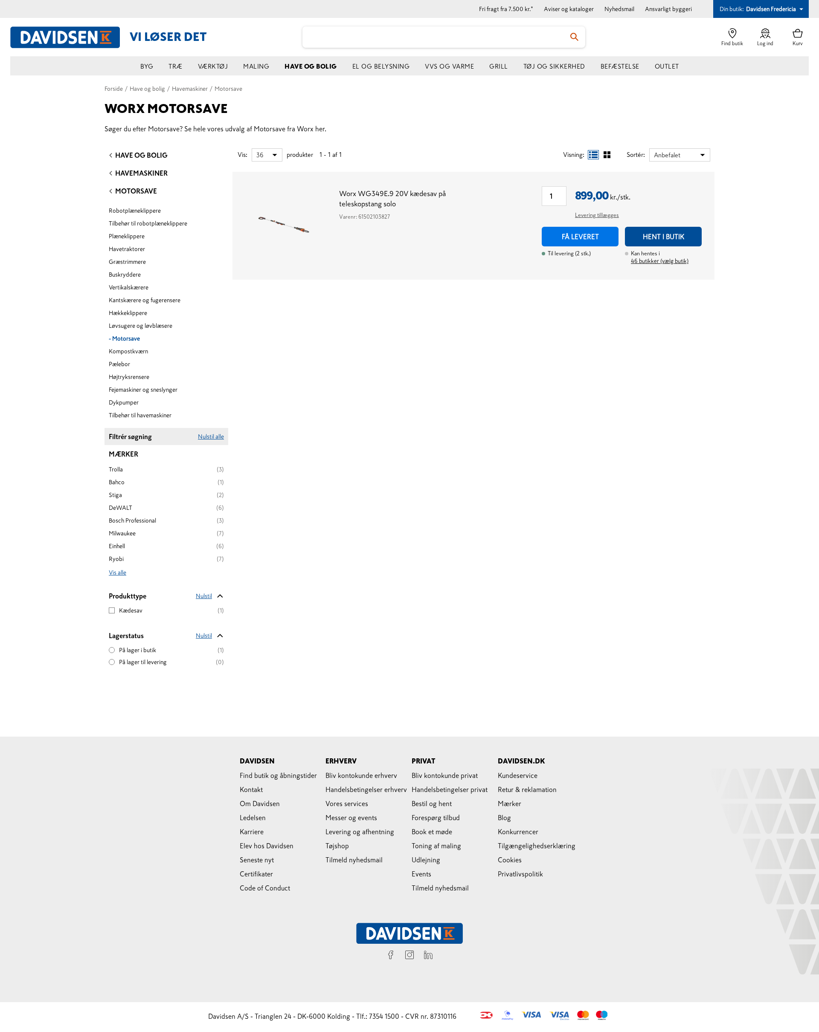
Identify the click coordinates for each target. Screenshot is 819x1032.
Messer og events (351, 817)
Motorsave (136, 191)
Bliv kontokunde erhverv (361, 775)
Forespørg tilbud (436, 817)
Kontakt (251, 789)
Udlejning (426, 859)
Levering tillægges (597, 215)
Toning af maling (436, 845)
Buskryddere (125, 275)
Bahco (117, 482)
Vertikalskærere (128, 287)
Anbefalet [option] (667, 155)
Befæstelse (620, 66)
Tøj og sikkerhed (554, 66)
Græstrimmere (127, 262)
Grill (498, 66)
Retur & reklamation (527, 789)
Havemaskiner (141, 173)
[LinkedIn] (428, 956)
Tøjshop (337, 845)
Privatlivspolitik (520, 873)
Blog (504, 817)
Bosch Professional (132, 520)
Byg (147, 66)
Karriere (252, 831)
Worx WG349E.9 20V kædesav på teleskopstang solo (392, 199)
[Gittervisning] (607, 154)
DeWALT (120, 508)
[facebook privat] (390, 956)
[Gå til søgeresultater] (574, 37)
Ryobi (116, 559)
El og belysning (381, 66)
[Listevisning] (593, 154)
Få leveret (580, 236)
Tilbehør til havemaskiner (140, 415)
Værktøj (213, 66)
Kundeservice (517, 775)
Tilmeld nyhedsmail (354, 859)
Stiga (115, 495)
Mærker (509, 803)
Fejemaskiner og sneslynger (143, 390)
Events (421, 873)
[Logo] (70, 37)
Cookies (510, 859)
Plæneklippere (127, 236)
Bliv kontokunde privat (445, 775)
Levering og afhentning (359, 831)
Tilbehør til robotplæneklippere (148, 223)
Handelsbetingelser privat (450, 789)
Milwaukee (122, 533)
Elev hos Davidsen (266, 845)
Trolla (116, 469)
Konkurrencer (518, 831)
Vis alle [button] (117, 572)
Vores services (346, 803)
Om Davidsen (260, 803)
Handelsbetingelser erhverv (366, 789)
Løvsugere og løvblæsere (140, 326)
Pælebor (119, 364)
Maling (256, 66)
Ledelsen (253, 817)
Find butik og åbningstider (278, 775)
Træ (175, 66)
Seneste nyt (257, 859)
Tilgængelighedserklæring (536, 845)
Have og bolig (311, 66)
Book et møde (432, 831)
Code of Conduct (265, 888)
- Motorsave (124, 338)
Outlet (667, 66)
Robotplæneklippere (135, 211)
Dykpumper (124, 402)
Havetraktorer (127, 249)
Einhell (117, 546)
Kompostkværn (128, 351)
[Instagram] (409, 956)
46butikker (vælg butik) (659, 261)
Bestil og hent (432, 803)
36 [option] (259, 155)
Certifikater (256, 873)
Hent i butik (663, 236)
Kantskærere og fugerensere (144, 300)
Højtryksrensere (129, 377)
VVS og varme (449, 66)
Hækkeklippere (128, 313)
